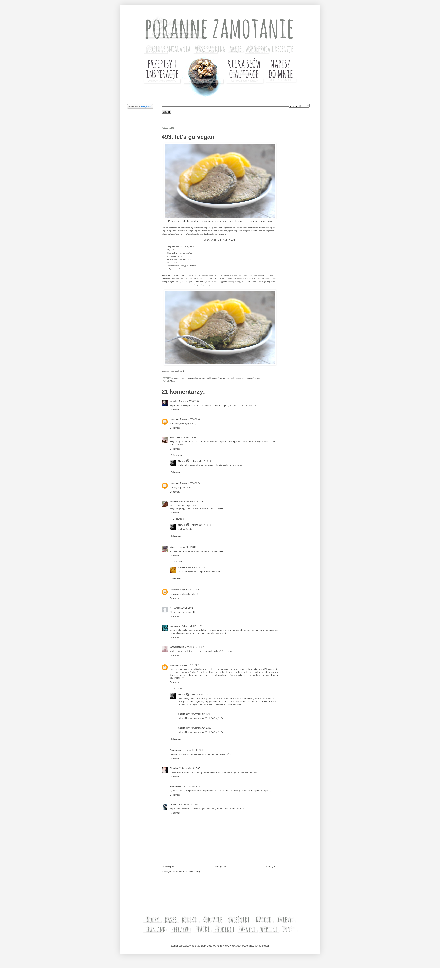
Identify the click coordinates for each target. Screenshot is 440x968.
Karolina (174, 401)
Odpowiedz (175, 409)
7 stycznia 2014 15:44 (195, 647)
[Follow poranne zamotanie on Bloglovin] (140, 108)
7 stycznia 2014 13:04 (185, 437)
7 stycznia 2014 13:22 (186, 547)
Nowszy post (168, 867)
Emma (173, 804)
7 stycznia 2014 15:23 (196, 567)
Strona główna (220, 867)
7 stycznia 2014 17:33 (201, 728)
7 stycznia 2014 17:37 (189, 768)
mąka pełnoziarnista (196, 378)
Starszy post (272, 867)
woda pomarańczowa (251, 378)
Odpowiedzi (178, 455)
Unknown (174, 419)
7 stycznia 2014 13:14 (190, 483)
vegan (238, 378)
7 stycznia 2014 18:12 (192, 786)
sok (232, 378)
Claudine (174, 768)
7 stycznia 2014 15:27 (192, 626)
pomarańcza (217, 378)
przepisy (226, 378)
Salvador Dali (176, 501)
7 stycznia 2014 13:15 (194, 501)
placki (208, 378)
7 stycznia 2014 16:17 (190, 665)
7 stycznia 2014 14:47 (190, 590)
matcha (184, 378)
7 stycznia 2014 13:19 (200, 461)
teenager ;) (175, 626)
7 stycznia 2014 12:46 (190, 419)
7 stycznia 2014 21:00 (187, 804)
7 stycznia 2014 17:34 (192, 750)
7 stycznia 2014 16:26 (200, 694)
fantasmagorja (177, 647)
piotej (172, 547)
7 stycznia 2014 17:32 (201, 714)
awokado (176, 378)
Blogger (265, 946)
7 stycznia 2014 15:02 (182, 608)
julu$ (172, 437)
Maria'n (181, 461)
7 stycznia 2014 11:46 (189, 401)
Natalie (181, 567)
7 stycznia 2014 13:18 (200, 525)
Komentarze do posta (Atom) (186, 872)
